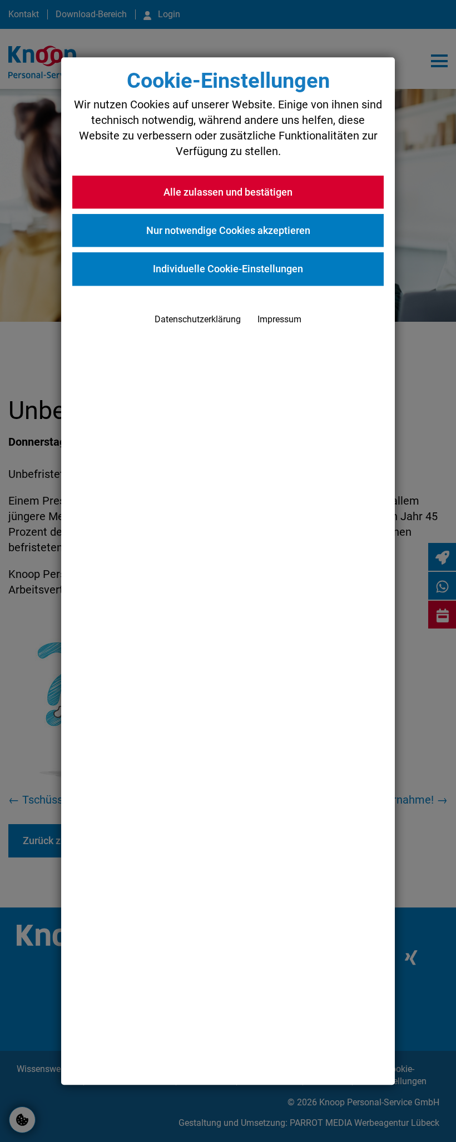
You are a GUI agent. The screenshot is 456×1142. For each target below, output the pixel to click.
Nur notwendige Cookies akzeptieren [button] (228, 231)
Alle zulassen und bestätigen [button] (228, 192)
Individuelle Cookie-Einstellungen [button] (228, 269)
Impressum (279, 319)
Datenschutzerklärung (198, 319)
